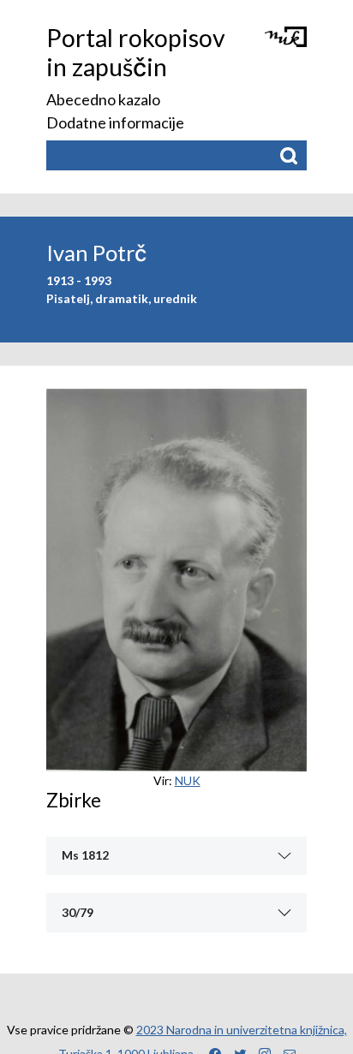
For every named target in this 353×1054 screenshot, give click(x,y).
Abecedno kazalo (103, 99)
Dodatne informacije (115, 122)
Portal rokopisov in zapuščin (135, 52)
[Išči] (288, 155)
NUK (187, 780)
